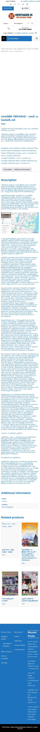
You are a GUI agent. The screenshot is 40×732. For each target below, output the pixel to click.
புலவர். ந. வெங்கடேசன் (29, 153)
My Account (18, 632)
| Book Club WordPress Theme (20, 727)
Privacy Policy (6, 632)
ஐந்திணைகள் (22, 49)
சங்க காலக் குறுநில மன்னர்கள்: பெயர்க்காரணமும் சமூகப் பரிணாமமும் (33, 679)
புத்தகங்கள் (9, 49)
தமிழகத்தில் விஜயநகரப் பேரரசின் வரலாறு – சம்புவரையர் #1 (33, 664)
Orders (16, 636)
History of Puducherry (8, 153)
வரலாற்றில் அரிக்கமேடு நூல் (28, 161)
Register (8, 8)
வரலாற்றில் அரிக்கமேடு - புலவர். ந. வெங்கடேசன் (16, 158)
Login (26, 8)
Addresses (18, 641)
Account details (19, 645)
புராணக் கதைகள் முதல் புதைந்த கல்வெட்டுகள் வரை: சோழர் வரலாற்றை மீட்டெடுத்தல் (33, 713)
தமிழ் (15, 49)
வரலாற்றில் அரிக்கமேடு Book (10, 161)
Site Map (4, 663)
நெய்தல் (29, 49)
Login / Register (10, 1)
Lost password (19, 649)
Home (3, 49)
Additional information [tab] (22, 169)
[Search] (32, 23)
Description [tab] (8, 169)
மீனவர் (3, 155)
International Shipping (7, 645)
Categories (13, 39)
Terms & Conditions (4, 657)
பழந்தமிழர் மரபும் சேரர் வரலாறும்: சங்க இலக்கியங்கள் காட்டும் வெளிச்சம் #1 (33, 696)
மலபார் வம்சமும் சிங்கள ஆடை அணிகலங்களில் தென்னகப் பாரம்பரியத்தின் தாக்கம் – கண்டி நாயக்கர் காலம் (33, 649)
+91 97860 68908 (25, 29)
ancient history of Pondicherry (11, 150)
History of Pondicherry (29, 150)
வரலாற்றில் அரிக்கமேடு (13, 155)
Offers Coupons (6, 651)
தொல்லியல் (16, 148)
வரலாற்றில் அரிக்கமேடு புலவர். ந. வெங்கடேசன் (15, 163)
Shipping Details (4, 638)
